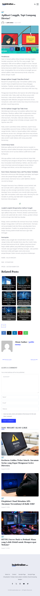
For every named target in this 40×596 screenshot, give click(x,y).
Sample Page (22, 574)
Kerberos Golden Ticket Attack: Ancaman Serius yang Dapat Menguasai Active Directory (20, 463)
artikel (3, 325)
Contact (14, 574)
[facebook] (12, 49)
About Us (7, 574)
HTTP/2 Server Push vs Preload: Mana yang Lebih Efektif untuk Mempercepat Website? (18, 542)
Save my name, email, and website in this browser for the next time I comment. (20, 415)
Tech (2, 11)
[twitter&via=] (17, 49)
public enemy (10, 22)
